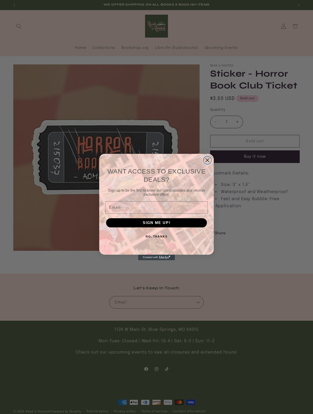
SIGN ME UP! (156, 223)
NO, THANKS (156, 236)
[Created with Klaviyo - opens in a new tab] (156, 257)
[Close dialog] (207, 160)
